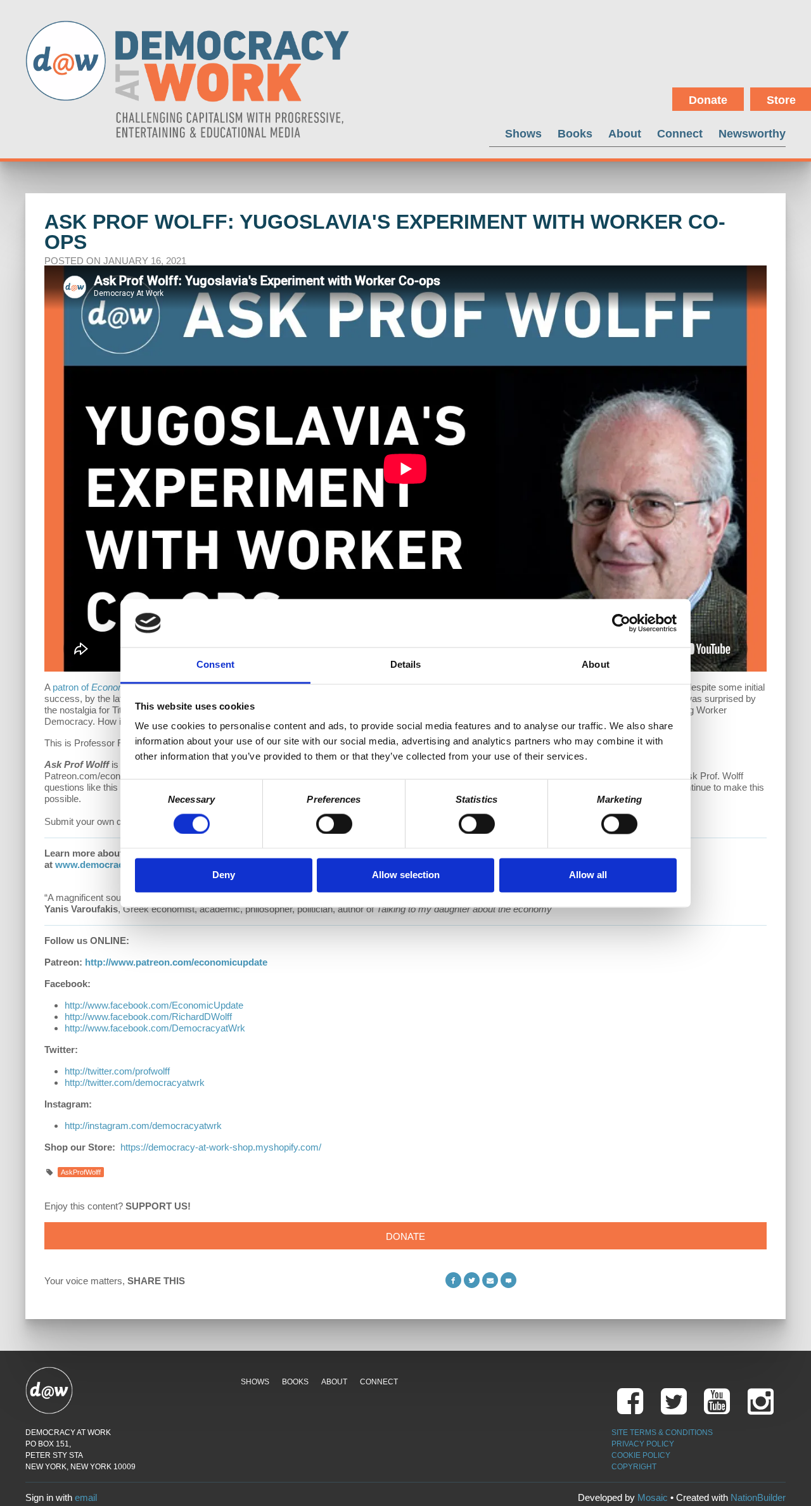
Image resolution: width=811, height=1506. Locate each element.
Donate (708, 100)
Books (575, 133)
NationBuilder (758, 1497)
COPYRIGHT (633, 1466)
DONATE (405, 1236)
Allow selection (406, 875)
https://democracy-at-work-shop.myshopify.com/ (220, 1147)
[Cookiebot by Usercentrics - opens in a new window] (621, 622)
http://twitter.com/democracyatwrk (135, 1082)
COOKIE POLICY (640, 1455)
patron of (109, 687)
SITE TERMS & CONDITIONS (662, 1432)
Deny (223, 875)
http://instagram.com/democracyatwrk (143, 1125)
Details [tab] (405, 665)
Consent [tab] (215, 665)
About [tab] (596, 665)
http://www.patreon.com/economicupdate (176, 962)
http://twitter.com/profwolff (117, 1071)
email (86, 1497)
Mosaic (652, 1497)
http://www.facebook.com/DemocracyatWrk (155, 1028)
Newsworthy (752, 133)
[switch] (334, 824)
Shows (523, 133)
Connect (680, 133)
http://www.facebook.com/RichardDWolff (148, 1016)
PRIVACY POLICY (642, 1443)
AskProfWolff (81, 1172)
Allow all (588, 875)
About (624, 133)
